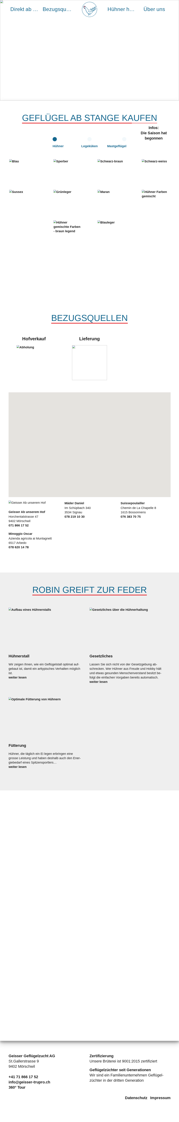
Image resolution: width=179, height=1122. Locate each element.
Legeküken (89, 146)
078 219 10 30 (75, 516)
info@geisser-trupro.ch (29, 1082)
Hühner (58, 146)
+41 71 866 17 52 (23, 1077)
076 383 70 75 (131, 516)
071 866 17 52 (19, 525)
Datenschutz (136, 1098)
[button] (130, 413)
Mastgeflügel (116, 146)
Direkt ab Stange (25, 9)
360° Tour (17, 1087)
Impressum (160, 1098)
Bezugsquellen (58, 9)
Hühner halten (123, 9)
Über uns (154, 9)
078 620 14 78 (19, 547)
